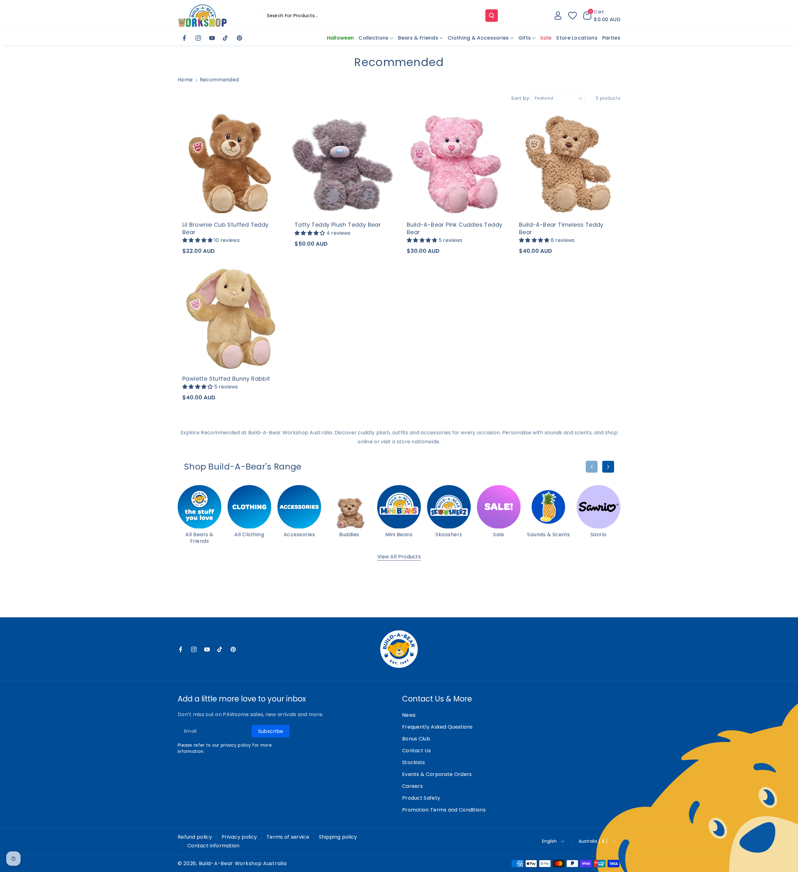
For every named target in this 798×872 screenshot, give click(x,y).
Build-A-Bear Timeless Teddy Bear (561, 228)
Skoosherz (448, 535)
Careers (412, 786)
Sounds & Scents (548, 535)
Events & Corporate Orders (437, 774)
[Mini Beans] (399, 507)
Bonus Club (416, 738)
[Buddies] (349, 507)
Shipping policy (338, 837)
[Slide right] (608, 467)
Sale (498, 535)
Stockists (413, 762)
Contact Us (416, 750)
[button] (601, 15)
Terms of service (288, 837)
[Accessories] (299, 507)
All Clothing (249, 535)
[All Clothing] (249, 507)
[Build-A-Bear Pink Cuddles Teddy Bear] (455, 163)
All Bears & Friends (199, 538)
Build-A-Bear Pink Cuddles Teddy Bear (454, 228)
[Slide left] (592, 467)
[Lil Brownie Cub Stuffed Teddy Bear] (231, 163)
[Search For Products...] (491, 15)
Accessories (299, 535)
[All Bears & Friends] (199, 507)
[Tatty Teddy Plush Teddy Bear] (343, 163)
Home (185, 79)
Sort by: (521, 98)
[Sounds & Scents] (548, 507)
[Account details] (558, 15)
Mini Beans (398, 535)
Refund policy (195, 837)
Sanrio (598, 535)
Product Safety (421, 798)
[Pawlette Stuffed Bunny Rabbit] (231, 317)
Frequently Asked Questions (437, 726)
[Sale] (499, 507)
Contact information (213, 845)
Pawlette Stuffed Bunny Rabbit (226, 378)
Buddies (349, 535)
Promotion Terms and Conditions (444, 809)
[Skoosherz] (449, 507)
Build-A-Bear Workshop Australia (243, 863)
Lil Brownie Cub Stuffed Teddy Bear (225, 228)
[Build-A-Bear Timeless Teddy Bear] (567, 163)
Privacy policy (239, 837)
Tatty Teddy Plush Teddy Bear (338, 224)
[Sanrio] (598, 507)
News (409, 715)
